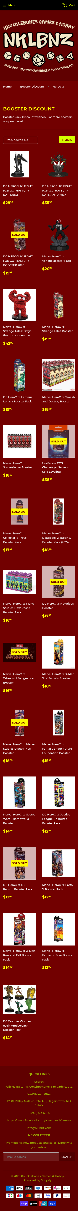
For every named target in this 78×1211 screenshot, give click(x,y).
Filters (67, 139)
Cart (71, 5)
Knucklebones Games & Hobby (42, 1176)
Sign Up (67, 1156)
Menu (12, 5)
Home (7, 86)
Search (39, 1081)
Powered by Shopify (37, 1180)
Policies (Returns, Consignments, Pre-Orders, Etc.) (39, 1086)
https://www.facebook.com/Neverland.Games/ (39, 1120)
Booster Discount (32, 86)
